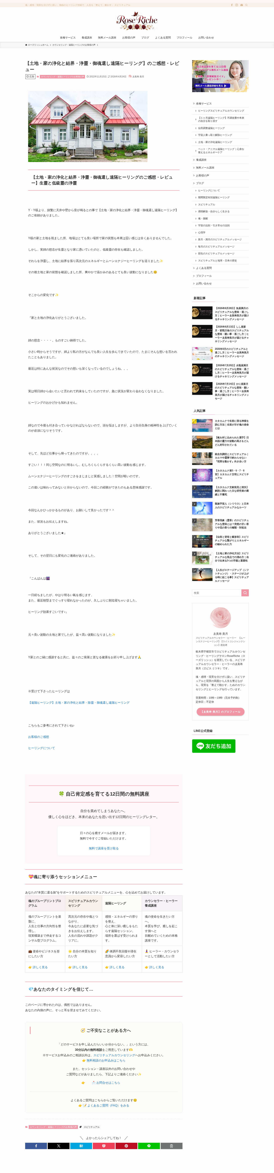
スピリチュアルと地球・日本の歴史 (217, 260)
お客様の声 (202, 175)
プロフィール (204, 275)
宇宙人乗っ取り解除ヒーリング (215, 135)
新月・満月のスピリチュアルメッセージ (220, 239)
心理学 (201, 232)
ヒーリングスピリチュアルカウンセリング (221, 110)
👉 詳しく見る (38, 967)
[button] (36, 1146)
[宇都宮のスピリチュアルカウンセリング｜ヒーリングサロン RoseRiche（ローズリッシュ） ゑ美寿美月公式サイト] (137, 21)
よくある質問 (204, 267)
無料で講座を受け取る (104, 848)
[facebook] (231, 5)
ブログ (200, 183)
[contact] (241, 5)
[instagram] (236, 5)
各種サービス (204, 103)
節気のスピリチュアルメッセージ (216, 253)
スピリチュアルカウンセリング (114, 1055)
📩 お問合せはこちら (106, 1082)
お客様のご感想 (38, 736)
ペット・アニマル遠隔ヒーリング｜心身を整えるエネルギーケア (221, 151)
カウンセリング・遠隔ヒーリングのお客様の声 (62, 76)
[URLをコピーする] (171, 1146)
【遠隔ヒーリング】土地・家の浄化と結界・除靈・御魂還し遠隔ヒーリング (79, 702)
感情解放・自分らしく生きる (214, 211)
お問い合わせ (204, 283)
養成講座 (201, 159)
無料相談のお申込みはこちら (106, 1060)
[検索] (246, 5)
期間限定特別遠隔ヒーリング (214, 197)
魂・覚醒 (203, 218)
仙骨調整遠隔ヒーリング (211, 128)
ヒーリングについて (41, 748)
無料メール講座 (205, 167)
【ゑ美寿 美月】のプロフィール (221, 711)
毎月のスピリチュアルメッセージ (216, 246)
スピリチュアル (92, 1127)
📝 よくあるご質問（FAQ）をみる (106, 1105)
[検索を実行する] (245, 592)
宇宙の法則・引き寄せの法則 (214, 225)
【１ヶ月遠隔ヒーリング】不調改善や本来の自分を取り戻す (221, 120)
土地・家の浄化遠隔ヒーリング (215, 142)
